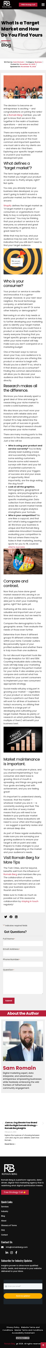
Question (8, 970)
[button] (5, 917)
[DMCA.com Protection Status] (23, 1338)
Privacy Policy (13, 1327)
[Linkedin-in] (6, 1252)
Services (4, 1207)
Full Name (9, 939)
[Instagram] (11, 1252)
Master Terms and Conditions (29, 1330)
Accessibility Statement (23, 1333)
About (3, 1221)
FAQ (3, 1230)
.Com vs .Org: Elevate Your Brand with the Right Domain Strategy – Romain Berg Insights (21, 1125)
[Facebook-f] (16, 1252)
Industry (4, 1211)
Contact (4, 1235)
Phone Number (11, 959)
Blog (3, 1216)
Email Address (11, 949)
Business (38, 62)
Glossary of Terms (9, 1225)
